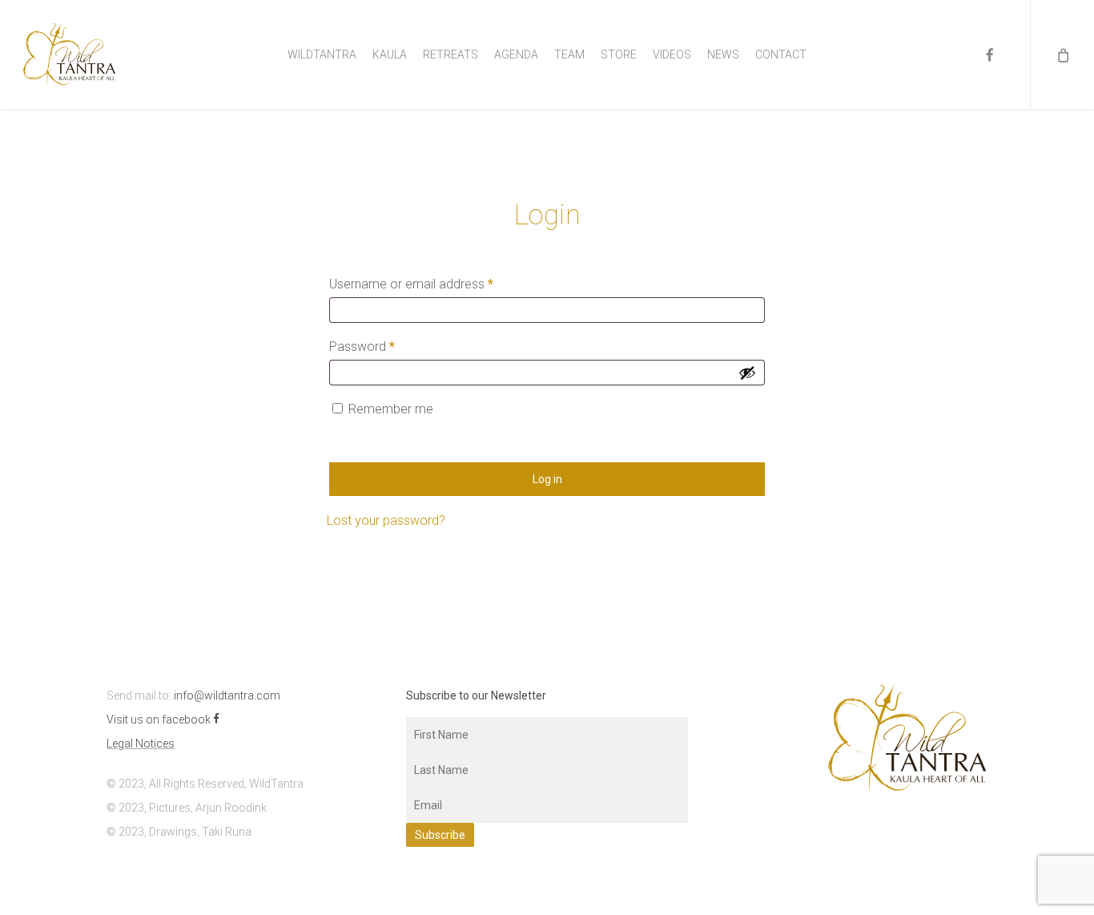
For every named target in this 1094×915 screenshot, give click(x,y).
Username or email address (435, 284)
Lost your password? (386, 520)
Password (386, 346)
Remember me (390, 409)
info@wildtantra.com (227, 695)
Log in (547, 479)
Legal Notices (141, 743)
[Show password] (747, 372)
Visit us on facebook (160, 719)
